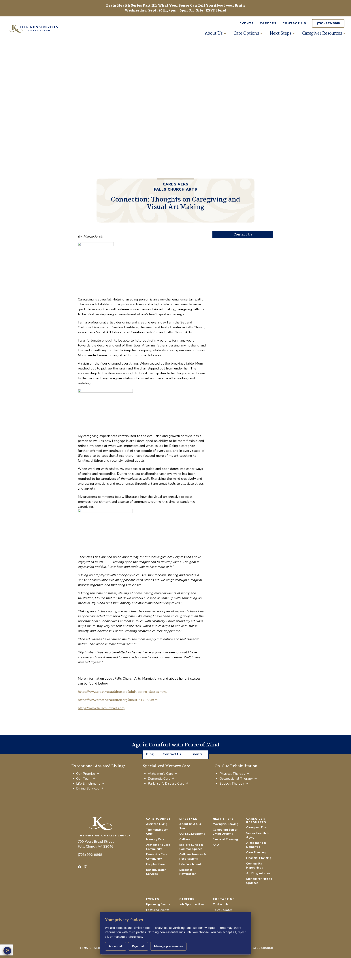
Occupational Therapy (236, 778)
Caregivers (175, 184)
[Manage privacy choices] (7, 951)
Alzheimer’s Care (160, 773)
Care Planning (256, 852)
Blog (150, 754)
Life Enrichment (88, 783)
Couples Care (155, 864)
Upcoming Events (158, 904)
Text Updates (223, 910)
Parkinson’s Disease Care (166, 783)
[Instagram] (85, 866)
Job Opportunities (192, 904)
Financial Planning (225, 839)
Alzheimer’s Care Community (158, 847)
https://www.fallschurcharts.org (101, 708)
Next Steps (280, 33)
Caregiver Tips (256, 827)
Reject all (138, 946)
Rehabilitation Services (156, 872)
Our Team (83, 778)
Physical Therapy (232, 773)
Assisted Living (156, 824)
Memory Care (155, 839)
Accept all (115, 946)
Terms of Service (92, 948)
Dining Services (87, 788)
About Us (214, 33)
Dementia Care (159, 778)
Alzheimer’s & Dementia (256, 845)
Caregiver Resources (322, 33)
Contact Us (294, 23)
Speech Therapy (232, 783)
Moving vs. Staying (225, 824)
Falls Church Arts (175, 189)
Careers (268, 23)
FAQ (216, 845)
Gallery (184, 839)
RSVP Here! (215, 10)
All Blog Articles (258, 873)
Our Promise (85, 773)
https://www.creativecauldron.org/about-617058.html (118, 700)
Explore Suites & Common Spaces (191, 847)
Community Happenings (254, 866)
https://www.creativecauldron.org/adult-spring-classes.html (122, 691)
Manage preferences (168, 946)
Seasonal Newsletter (187, 872)
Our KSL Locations (192, 834)
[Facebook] (79, 866)
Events (246, 23)
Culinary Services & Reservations (192, 856)
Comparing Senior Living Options (225, 832)
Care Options (246, 33)
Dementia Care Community (156, 856)
